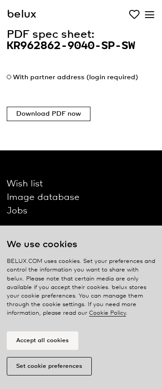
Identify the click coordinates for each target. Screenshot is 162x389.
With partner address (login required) (75, 77)
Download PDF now (48, 114)
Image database (43, 197)
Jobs (17, 211)
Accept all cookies (42, 341)
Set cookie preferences (49, 366)
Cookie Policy (107, 313)
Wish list (25, 184)
